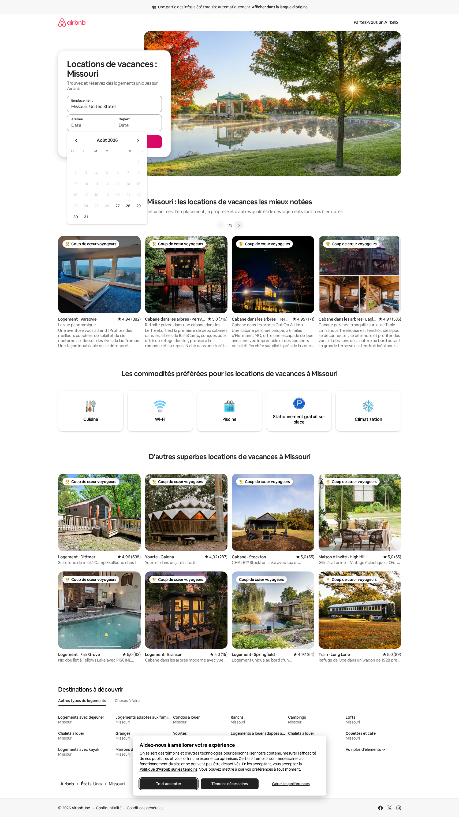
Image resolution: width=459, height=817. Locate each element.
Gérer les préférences (290, 783)
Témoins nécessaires (229, 783)
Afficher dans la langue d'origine (280, 7)
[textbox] (90, 125)
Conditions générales (145, 807)
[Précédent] (220, 225)
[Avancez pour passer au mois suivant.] (138, 140)
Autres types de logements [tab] (82, 700)
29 (138, 205)
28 (128, 205)
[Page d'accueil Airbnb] (71, 22)
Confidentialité (109, 807)
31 (86, 216)
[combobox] (114, 106)
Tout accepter (168, 783)
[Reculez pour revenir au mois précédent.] (76, 140)
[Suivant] (238, 225)
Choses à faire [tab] (127, 700)
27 (117, 205)
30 (75, 216)
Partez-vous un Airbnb (376, 22)
